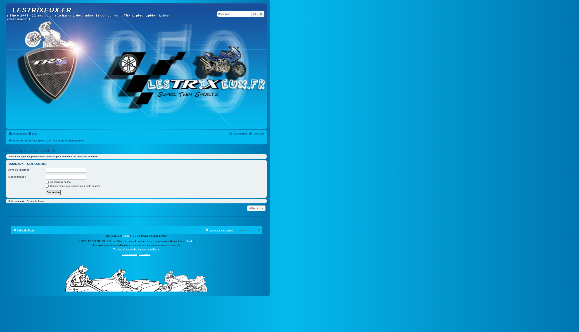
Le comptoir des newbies (31, 150)
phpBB (126, 236)
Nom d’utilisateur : (19, 169)
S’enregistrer (37, 163)
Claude (189, 241)
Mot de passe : (17, 176)
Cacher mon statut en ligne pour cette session (74, 186)
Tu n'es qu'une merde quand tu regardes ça (136, 249)
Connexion (16, 163)
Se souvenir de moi (60, 182)
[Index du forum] (9, 6)
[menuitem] (32, 134)
